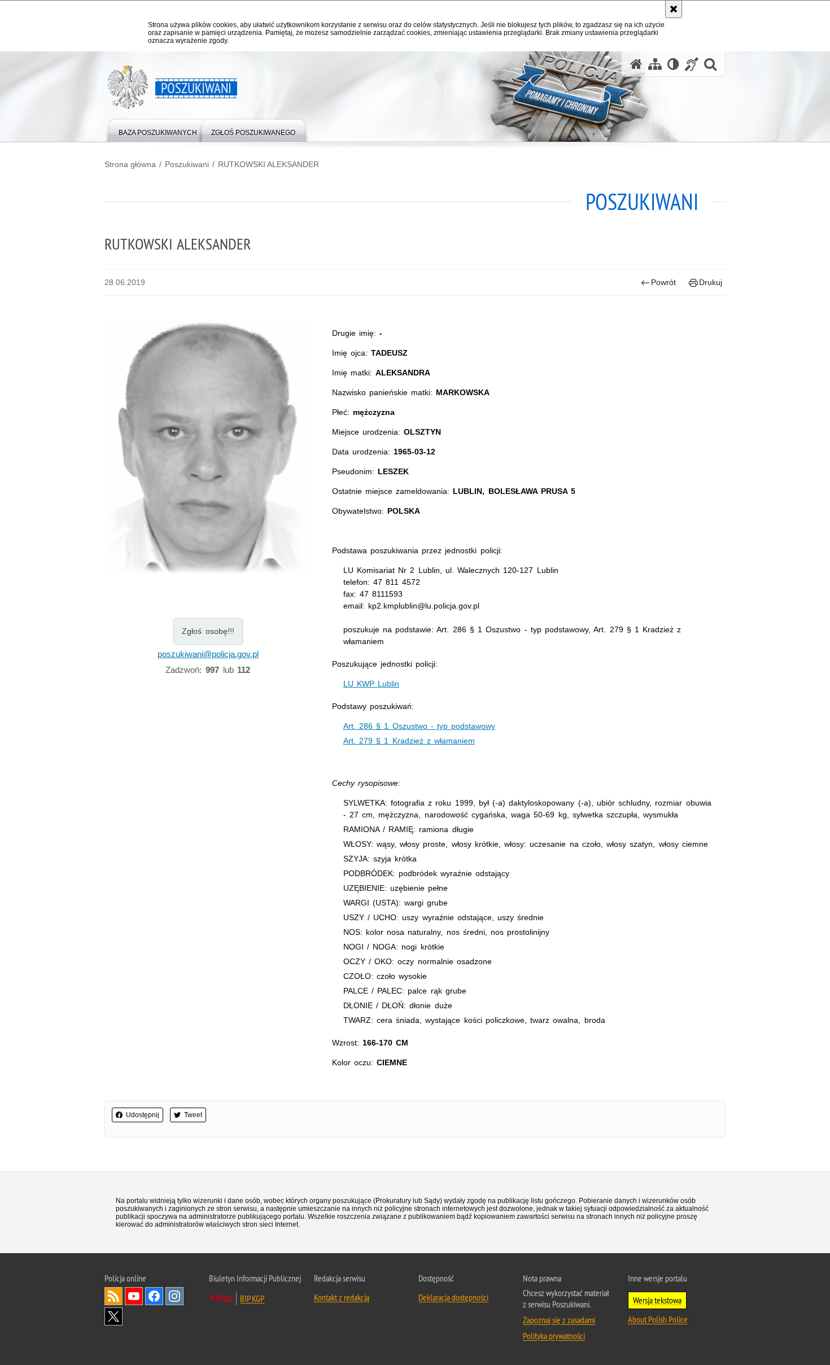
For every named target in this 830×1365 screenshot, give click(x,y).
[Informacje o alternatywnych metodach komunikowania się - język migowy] (691, 64)
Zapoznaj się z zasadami (559, 1319)
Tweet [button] (193, 1115)
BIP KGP (252, 1298)
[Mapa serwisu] (655, 64)
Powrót (663, 282)
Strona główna (130, 164)
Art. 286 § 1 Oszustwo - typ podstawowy (419, 725)
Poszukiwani (187, 164)
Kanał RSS (113, 1296)
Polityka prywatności (554, 1335)
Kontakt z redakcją (341, 1297)
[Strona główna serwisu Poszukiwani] (636, 64)
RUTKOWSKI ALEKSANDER (268, 164)
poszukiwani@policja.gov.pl (208, 654)
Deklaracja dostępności (453, 1297)
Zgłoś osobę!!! (208, 631)
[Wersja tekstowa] (673, 64)
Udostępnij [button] (142, 1115)
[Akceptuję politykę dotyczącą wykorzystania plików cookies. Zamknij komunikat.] (673, 9)
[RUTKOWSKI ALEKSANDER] (208, 447)
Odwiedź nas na (134, 1296)
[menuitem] (157, 130)
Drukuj (710, 282)
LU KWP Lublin (371, 683)
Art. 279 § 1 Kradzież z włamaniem (409, 740)
